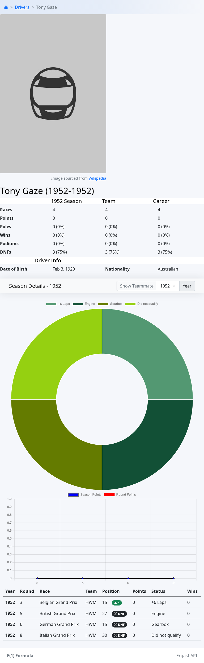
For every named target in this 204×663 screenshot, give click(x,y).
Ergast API (186, 655)
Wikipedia (97, 178)
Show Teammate (137, 286)
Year (187, 286)
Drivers (22, 7)
